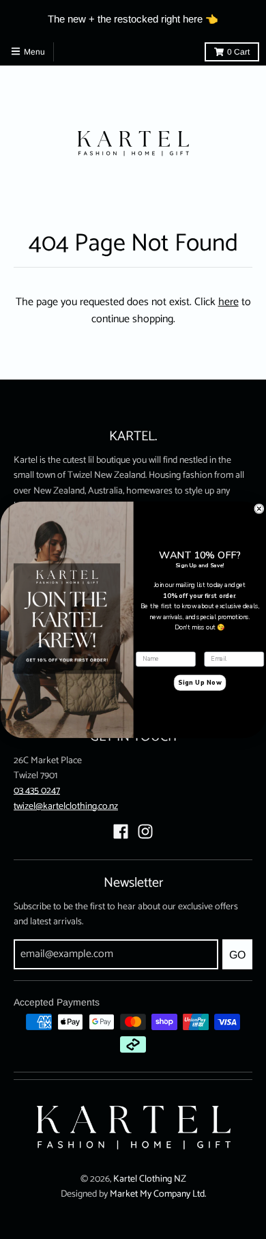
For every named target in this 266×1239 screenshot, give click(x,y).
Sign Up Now (199, 682)
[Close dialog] (258, 508)
